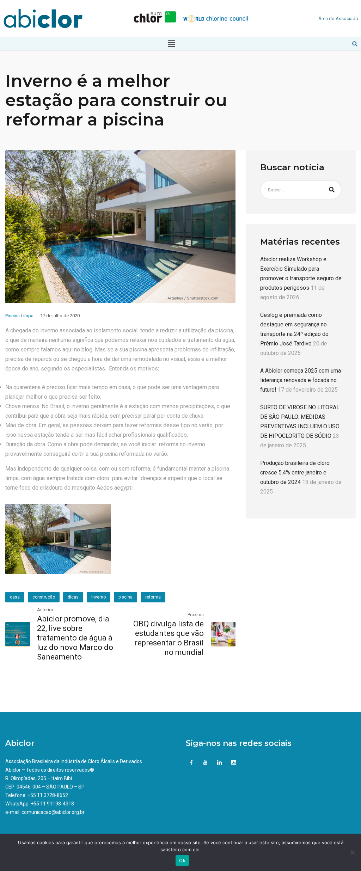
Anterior (45, 609)
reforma (153, 597)
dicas (73, 597)
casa (15, 597)
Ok (182, 860)
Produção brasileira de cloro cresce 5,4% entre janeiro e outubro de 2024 (295, 472)
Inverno (98, 597)
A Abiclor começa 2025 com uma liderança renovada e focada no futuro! (300, 380)
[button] (171, 43)
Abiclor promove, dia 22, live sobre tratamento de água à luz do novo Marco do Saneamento (75, 637)
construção (43, 597)
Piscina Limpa (19, 315)
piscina (125, 597)
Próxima (195, 614)
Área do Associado (338, 18)
